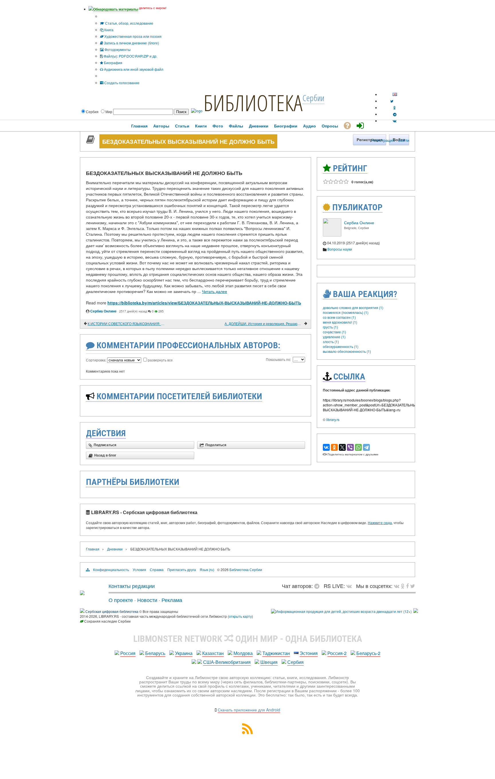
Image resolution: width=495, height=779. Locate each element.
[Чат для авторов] (318, 585)
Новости (147, 599)
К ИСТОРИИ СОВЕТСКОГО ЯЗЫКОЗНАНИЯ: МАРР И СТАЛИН (127, 323)
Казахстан (213, 653)
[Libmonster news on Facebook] (407, 585)
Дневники (115, 548)
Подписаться (105, 445)
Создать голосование (121, 82)
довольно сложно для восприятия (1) (353, 307)
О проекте (121, 599)
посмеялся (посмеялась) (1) (345, 312)
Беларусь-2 (368, 653)
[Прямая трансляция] (350, 585)
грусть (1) (330, 326)
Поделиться (215, 445)
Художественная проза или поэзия (132, 36)
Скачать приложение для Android (249, 710)
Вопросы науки (339, 249)
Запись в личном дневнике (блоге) (131, 42)
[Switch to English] (394, 94)
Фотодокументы (117, 49)
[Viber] (350, 447)
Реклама (172, 599)
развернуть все (160, 359)
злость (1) (331, 341)
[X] (342, 447)
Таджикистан (276, 653)
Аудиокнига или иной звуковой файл (133, 69)
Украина (183, 653)
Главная (92, 548)
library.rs (332, 419)
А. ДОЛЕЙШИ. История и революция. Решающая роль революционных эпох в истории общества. (264, 323)
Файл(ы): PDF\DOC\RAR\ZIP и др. (130, 56)
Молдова (243, 653)
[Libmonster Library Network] (415, 611)
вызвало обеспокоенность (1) (347, 351)
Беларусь (155, 653)
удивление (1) (334, 336)
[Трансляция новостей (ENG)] (391, 101)
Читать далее (214, 291)
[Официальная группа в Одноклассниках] (394, 107)
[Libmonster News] (412, 585)
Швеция (269, 662)
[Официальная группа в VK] (394, 120)
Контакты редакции (132, 585)
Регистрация (383, 140)
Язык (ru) (207, 569)
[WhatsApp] (358, 447)
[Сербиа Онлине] (332, 235)
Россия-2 (337, 653)
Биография (112, 62)
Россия (127, 653)
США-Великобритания (227, 662)
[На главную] (82, 593)
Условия (139, 569)
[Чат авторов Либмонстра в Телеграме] (394, 114)
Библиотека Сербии (245, 569)
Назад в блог (105, 455)
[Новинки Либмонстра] (402, 585)
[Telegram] (366, 447)
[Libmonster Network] (341, 611)
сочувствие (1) (334, 331)
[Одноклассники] (334, 447)
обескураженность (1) (340, 346)
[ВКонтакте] (326, 447)
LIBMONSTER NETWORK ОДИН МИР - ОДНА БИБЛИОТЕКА (247, 638)
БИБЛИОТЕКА (252, 102)
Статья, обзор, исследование (128, 23)
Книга (108, 29)
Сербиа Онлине (103, 311)
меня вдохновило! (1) (340, 322)
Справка (157, 569)
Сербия (295, 662)
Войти (403, 140)
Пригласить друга (181, 569)
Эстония (309, 653)
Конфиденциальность (111, 569)
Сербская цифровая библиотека (111, 611)
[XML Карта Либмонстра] (247, 732)
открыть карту (240, 616)
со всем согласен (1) (339, 317)
